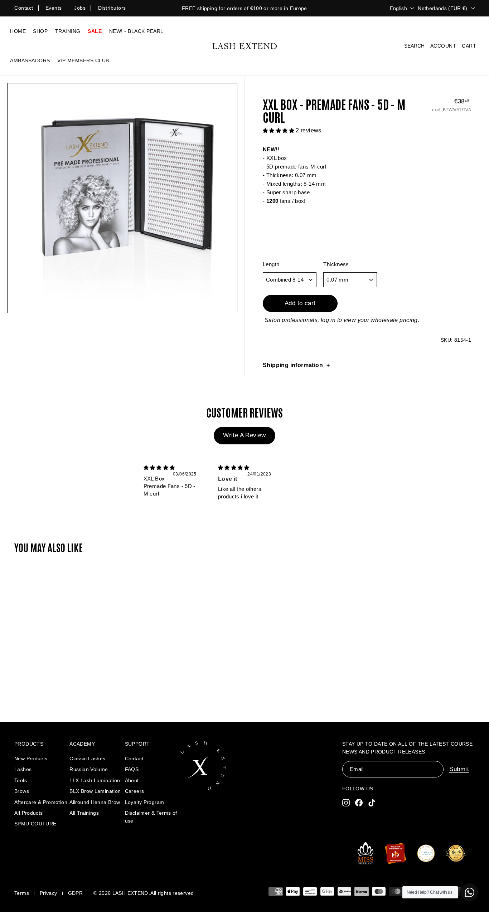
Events (53, 8)
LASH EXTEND (130, 893)
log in (328, 320)
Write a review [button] (244, 435)
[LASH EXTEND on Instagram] (346, 802)
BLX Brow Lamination (95, 791)
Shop (40, 31)
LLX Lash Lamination (94, 780)
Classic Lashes (87, 758)
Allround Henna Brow (94, 802)
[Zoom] (122, 198)
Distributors (112, 8)
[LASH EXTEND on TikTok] (372, 802)
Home (18, 31)
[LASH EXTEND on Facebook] (359, 802)
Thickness (336, 264)
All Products (28, 813)
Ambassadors (30, 60)
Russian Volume (88, 769)
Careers (134, 791)
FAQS (132, 769)
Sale (95, 31)
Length (271, 264)
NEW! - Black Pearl (136, 31)
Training (68, 31)
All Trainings (84, 813)
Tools (20, 780)
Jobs (80, 8)
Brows (21, 791)
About (132, 780)
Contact (23, 8)
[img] (159, 467)
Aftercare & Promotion (40, 802)
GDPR (75, 893)
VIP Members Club (83, 60)
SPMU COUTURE (35, 823)
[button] (279, 130)
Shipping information (293, 365)
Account (443, 46)
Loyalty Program (144, 802)
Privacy (48, 893)
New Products (31, 758)
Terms (21, 893)
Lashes (23, 769)
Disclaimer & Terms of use (151, 817)
